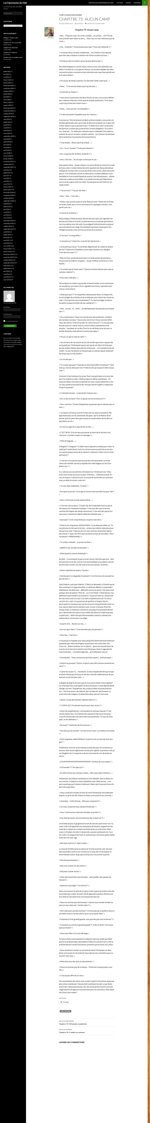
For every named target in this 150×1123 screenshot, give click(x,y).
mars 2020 (7, 99)
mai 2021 (6, 77)
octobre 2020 (8, 91)
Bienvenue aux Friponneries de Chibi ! (101, 3)
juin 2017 (6, 175)
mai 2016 (6, 212)
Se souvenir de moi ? (11, 321)
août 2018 (7, 139)
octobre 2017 (8, 164)
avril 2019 (7, 130)
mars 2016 (7, 218)
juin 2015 (6, 237)
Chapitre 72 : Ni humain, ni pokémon (73, 1022)
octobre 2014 (8, 260)
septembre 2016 (9, 201)
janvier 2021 (7, 83)
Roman (128, 3)
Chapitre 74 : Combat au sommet (72, 1031)
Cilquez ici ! (10, 346)
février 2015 (7, 249)
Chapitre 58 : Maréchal (11, 47)
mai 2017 (6, 178)
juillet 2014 (7, 268)
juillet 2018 (7, 142)
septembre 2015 (9, 229)
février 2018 (7, 156)
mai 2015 (6, 240)
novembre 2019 (9, 111)
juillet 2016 (7, 206)
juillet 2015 (7, 235)
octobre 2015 (8, 226)
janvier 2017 (7, 190)
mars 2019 (7, 133)
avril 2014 (7, 277)
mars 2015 (7, 246)
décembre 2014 (9, 254)
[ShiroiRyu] (49, 31)
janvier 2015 (7, 251)
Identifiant (7, 307)
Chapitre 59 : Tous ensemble (12, 42)
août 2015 (7, 232)
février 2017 (7, 187)
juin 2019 (6, 125)
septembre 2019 (9, 116)
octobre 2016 (8, 198)
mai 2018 (6, 147)
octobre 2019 (8, 114)
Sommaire (137, 3)
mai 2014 (6, 274)
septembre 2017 (9, 167)
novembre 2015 (9, 223)
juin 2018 (6, 145)
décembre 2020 (9, 85)
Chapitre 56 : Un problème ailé (13, 57)
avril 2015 (7, 243)
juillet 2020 (7, 94)
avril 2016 (7, 215)
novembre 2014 (9, 257)
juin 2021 (6, 74)
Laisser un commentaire (96, 23)
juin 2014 (6, 271)
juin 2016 (6, 209)
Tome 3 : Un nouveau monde (70, 15)
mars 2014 (7, 280)
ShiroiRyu (79, 23)
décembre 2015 (9, 220)
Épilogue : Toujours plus (11, 38)
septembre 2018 (9, 136)
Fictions (120, 3)
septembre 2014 (9, 263)
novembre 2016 (9, 195)
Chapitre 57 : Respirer (10, 52)
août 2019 (7, 119)
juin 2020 (6, 97)
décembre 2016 (9, 192)
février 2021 (7, 80)
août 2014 (7, 266)
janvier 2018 (7, 159)
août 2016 (7, 204)
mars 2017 (7, 184)
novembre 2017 (9, 161)
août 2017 (7, 170)
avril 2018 (7, 150)
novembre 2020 (9, 88)
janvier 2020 (7, 105)
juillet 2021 (7, 71)
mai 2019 (6, 128)
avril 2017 (7, 181)
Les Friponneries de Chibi (15, 3)
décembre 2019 (9, 108)
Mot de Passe (8, 314)
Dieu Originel (65, 1011)
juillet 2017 (7, 173)
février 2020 (7, 102)
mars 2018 (7, 153)
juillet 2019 (7, 122)
